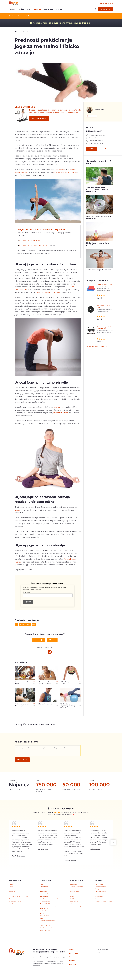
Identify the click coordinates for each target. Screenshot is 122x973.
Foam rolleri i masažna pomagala (48, 906)
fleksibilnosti (69, 559)
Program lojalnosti (100, 894)
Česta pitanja (98, 889)
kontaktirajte (36, 965)
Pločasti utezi (43, 889)
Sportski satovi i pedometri (77, 898)
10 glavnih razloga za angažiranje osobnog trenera (67, 706)
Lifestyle (59, 9)
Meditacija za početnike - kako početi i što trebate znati (97, 244)
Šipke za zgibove (44, 896)
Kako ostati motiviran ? (45, 704)
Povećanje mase (13, 894)
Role (71, 903)
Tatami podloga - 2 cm (104, 284)
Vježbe (21, 9)
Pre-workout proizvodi (15, 898)
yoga (33, 624)
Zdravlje (37, 9)
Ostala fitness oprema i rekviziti (48, 927)
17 (57, 682)
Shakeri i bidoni (74, 889)
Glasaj (91, 149)
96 (34, 682)
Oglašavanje (73, 957)
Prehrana (12, 9)
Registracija (109, 3)
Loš (53, 640)
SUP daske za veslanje (75, 906)
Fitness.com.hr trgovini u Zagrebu (34, 245)
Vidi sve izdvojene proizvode (96, 346)
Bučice (41, 884)
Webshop (72, 949)
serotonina (58, 407)
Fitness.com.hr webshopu (30, 240)
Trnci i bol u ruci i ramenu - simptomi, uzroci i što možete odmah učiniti (97, 189)
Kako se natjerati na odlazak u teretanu (44, 683)
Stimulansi (11, 906)
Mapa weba (73, 953)
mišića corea (59, 169)
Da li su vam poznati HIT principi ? (22, 705)
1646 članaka (92, 116)
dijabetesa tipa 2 (44, 292)
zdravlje (22, 624)
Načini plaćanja (99, 884)
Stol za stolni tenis (74, 901)
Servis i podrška (99, 898)
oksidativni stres (60, 413)
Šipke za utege (43, 891)
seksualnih (57, 292)
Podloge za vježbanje (45, 894)
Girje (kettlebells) (44, 886)
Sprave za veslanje (44, 915)
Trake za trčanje (44, 908)
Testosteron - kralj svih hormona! (98, 270)
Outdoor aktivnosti (45, 930)
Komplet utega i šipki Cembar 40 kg (104, 327)
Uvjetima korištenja (51, 961)
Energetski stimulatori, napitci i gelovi (18, 896)
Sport (29, 9)
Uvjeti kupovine (99, 896)
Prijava (101, 3)
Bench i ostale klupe (45, 901)
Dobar (37, 640)
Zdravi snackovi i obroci (15, 901)
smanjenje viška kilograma (65, 172)
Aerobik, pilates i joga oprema (47, 920)
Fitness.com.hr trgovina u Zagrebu (104, 901)
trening (28, 624)
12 (34, 704)
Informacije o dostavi (100, 886)
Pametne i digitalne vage (76, 886)
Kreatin (11, 886)
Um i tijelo (26, 16)
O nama (72, 960)
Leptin (17, 510)
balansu (18, 562)
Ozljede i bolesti (14, 16)
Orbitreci (42, 913)
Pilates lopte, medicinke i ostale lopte (49, 898)
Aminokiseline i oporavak (15, 889)
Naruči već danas (38, 118)
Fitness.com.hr (13, 3)
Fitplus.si (72, 964)
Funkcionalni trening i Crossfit (47, 923)
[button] (113, 842)
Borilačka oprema (74, 891)
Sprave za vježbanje (45, 903)
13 (80, 682)
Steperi (41, 918)
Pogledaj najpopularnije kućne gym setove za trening (61, 23)
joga (16, 624)
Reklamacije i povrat (100, 891)
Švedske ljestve (73, 884)
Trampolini (73, 894)
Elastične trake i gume (45, 925)
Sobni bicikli (43, 910)
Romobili (72, 896)
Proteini (11, 884)
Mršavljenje (48, 9)
